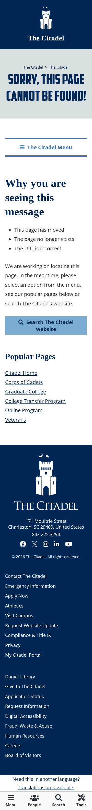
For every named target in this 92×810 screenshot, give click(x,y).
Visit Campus (19, 615)
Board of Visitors (23, 755)
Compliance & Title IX (28, 635)
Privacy (12, 645)
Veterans (15, 419)
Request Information (27, 706)
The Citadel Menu (49, 147)
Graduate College (25, 391)
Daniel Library (20, 677)
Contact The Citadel (26, 576)
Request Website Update (31, 625)
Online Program (24, 410)
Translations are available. (46, 787)
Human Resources (24, 736)
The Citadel (46, 38)
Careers (13, 745)
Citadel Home (21, 372)
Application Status (24, 696)
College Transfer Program (35, 400)
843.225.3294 (46, 534)
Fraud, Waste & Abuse (28, 726)
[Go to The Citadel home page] (46, 17)
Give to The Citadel (25, 686)
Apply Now (16, 596)
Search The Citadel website (50, 325)
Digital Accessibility (26, 716)
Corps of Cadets (24, 382)
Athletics (14, 606)
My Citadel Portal (23, 655)
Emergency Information (30, 586)
